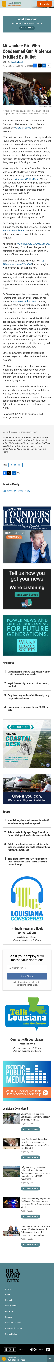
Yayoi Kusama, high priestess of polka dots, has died (28, 685)
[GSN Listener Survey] (27, 589)
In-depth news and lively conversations (27, 931)
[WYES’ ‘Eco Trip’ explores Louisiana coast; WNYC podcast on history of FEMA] (11, 1118)
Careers (8, 1317)
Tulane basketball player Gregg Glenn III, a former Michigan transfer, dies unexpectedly (29, 834)
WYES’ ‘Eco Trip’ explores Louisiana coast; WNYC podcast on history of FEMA (35, 1117)
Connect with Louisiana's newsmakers (27, 1041)
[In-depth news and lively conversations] (27, 898)
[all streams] (50, 1358)
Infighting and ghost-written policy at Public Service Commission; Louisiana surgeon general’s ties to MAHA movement (35, 1173)
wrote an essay (23, 127)
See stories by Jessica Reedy (16, 490)
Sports (6, 811)
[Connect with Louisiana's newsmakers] (27, 1015)
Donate (45, 4)
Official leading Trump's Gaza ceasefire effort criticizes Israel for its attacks (29, 673)
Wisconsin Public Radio (27, 179)
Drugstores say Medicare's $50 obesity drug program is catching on (28, 696)
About (7, 1294)
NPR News (15, 465)
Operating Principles (13, 1328)
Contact (8, 1300)
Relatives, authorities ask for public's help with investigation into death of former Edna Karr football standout (29, 847)
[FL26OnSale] (27, 535)
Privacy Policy (11, 1306)
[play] (4, 1358)
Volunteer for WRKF (13, 1323)
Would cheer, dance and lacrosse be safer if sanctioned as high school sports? (28, 822)
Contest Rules (11, 1334)
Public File (9, 1311)
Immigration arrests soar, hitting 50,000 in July (28, 708)
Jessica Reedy (17, 62)
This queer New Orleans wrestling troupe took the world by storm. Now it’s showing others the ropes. (27, 861)
